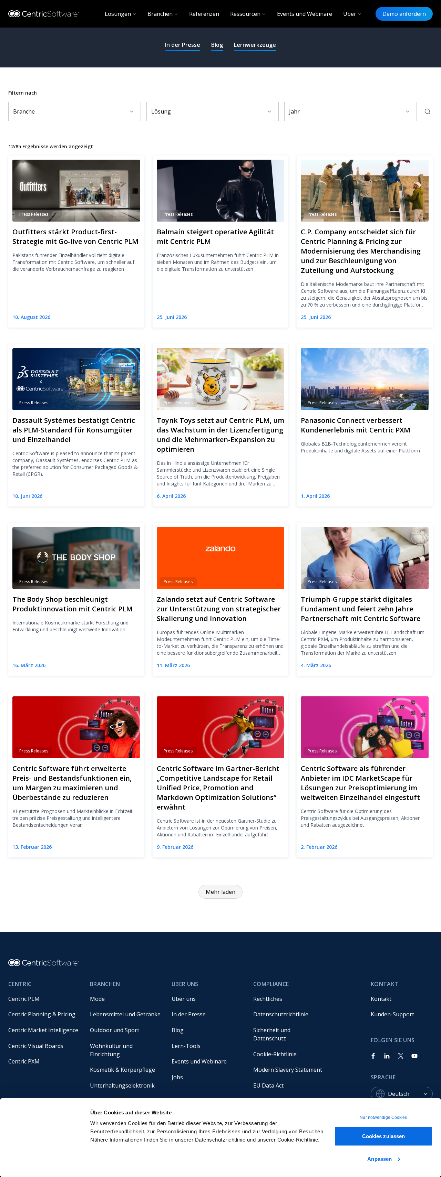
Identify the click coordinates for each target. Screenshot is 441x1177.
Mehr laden (220, 892)
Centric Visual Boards (35, 1046)
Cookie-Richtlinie (275, 1054)
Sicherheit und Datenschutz (272, 1034)
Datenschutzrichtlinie (280, 1014)
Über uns (184, 999)
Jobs (177, 1077)
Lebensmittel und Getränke (125, 1014)
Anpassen (379, 1159)
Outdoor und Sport (114, 1030)
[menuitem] (43, 999)
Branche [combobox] (24, 111)
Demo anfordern (404, 14)
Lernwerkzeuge (255, 45)
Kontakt (381, 999)
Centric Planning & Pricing (41, 1014)
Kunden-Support (392, 1014)
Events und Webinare (304, 14)
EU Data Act (268, 1085)
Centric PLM (24, 999)
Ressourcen (245, 14)
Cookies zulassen (383, 1136)
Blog (217, 45)
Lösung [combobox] (161, 111)
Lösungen (118, 14)
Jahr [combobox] (294, 111)
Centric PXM (24, 1061)
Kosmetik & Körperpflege (122, 1069)
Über (349, 14)
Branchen (160, 14)
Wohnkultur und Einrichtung (112, 1050)
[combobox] (410, 1094)
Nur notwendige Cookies (383, 1117)
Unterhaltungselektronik (122, 1085)
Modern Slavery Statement (287, 1069)
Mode (97, 999)
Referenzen (204, 14)
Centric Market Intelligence (43, 1030)
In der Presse (182, 45)
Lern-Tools (186, 1046)
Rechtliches (267, 999)
